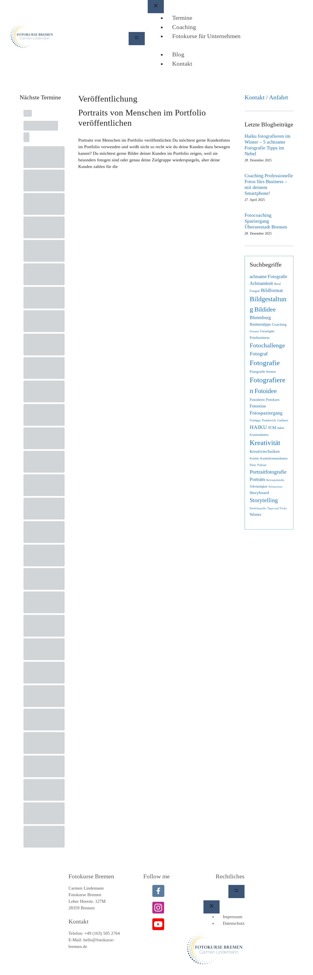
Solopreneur (275, 486)
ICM (272, 427)
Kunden (254, 458)
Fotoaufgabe (267, 331)
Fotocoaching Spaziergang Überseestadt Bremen (266, 220)
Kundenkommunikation (274, 458)
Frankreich (269, 420)
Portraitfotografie (268, 472)
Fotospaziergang (266, 412)
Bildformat (272, 290)
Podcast (261, 465)
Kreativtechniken (265, 451)
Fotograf (259, 354)
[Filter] (60, 132)
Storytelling (264, 500)
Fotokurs (272, 400)
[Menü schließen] (156, 6)
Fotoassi (254, 331)
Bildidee (265, 309)
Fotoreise (258, 406)
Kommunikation (259, 434)
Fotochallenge (267, 345)
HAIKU (258, 427)
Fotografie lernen (263, 371)
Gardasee (282, 420)
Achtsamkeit (261, 283)
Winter (255, 514)
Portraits (257, 479)
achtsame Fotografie (268, 276)
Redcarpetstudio (275, 480)
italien (280, 428)
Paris (253, 465)
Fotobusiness (259, 338)
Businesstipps (260, 324)
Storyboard (259, 492)
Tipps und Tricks (277, 508)
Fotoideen (257, 400)
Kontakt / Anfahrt (266, 97)
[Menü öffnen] (137, 38)
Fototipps (255, 420)
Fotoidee (266, 390)
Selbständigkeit (258, 486)
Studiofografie (258, 508)
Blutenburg (260, 317)
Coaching (279, 324)
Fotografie (265, 363)
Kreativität (265, 442)
